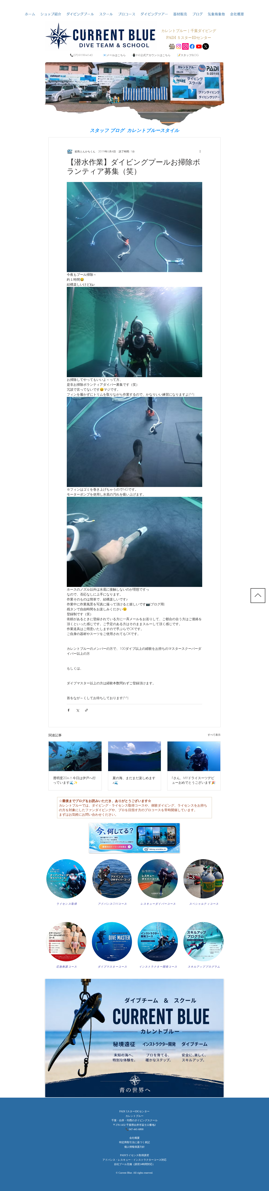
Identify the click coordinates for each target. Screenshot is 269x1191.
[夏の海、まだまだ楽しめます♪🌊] (134, 756)
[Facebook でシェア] (68, 710)
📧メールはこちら (114, 55)
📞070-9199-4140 (81, 55)
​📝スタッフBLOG (188, 55)
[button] (51, 14)
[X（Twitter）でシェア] (77, 710)
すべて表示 (214, 734)
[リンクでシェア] (86, 710)
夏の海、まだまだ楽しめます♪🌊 (134, 780)
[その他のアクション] (200, 151)
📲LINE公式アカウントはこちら (151, 55)
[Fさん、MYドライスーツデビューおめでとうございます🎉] (193, 756)
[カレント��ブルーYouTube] (199, 46)
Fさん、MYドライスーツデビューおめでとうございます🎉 (193, 780)
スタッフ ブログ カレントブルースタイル (134, 130)
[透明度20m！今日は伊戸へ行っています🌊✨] (75, 756)
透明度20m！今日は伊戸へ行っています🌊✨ (74, 780)
